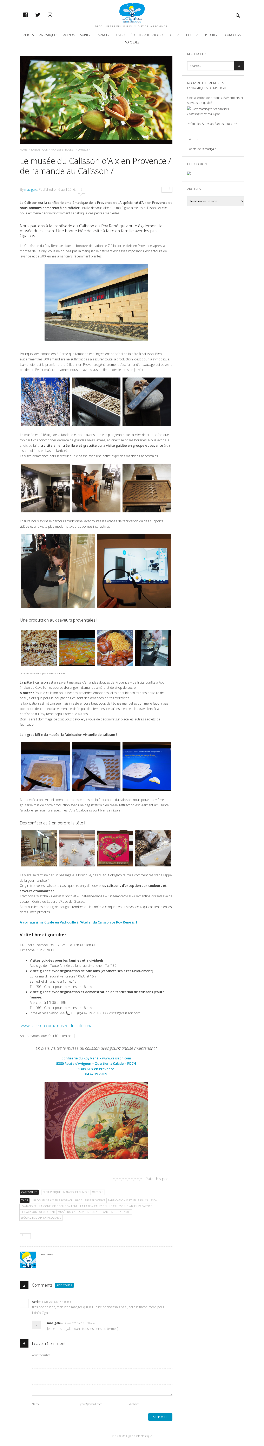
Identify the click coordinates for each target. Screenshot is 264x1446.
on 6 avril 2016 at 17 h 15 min (55, 1301)
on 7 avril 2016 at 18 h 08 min (78, 1323)
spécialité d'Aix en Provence (41, 1217)
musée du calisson (71, 1212)
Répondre (80, 1301)
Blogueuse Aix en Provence (53, 1200)
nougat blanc (98, 1212)
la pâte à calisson (93, 1206)
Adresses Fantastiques (41, 35)
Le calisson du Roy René (38, 1212)
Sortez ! (86, 35)
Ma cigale (132, 42)
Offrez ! (174, 35)
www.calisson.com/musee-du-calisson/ (56, 1025)
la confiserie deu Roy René (58, 1206)
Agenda (68, 35)
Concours (233, 35)
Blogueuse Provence (90, 1200)
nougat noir (120, 1212)
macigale (30, 189)
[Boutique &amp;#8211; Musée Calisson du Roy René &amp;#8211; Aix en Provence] (39, 848)
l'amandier (29, 1206)
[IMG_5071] (45, 402)
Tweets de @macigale (201, 149)
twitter (42, 14)
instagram (54, 14)
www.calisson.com (116, 1058)
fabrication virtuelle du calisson (133, 1200)
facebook (30, 14)
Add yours (64, 1285)
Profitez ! (212, 35)
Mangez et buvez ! (111, 35)
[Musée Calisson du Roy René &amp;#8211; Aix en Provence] (96, 402)
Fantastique (52, 1192)
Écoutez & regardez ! (147, 35)
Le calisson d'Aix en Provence (131, 1206)
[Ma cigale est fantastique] (132, 13)
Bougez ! (192, 35)
